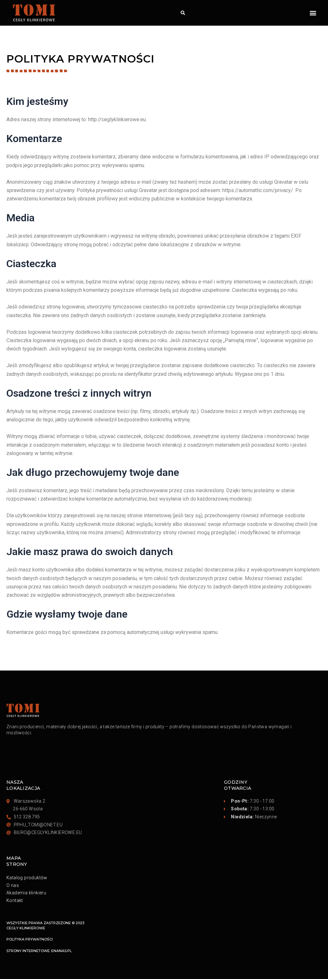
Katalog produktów (26, 877)
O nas (12, 885)
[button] (183, 13)
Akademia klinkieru (26, 892)
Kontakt (14, 900)
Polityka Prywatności (29, 939)
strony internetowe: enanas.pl (39, 951)
